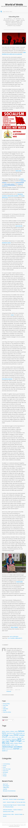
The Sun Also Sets (20, 802)
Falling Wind (6, 787)
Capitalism (8, 21)
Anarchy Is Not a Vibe (8, 811)
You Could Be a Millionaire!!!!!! (15, 638)
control (9, 737)
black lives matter (11, 733)
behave (21, 731)
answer (12, 731)
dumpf (16, 737)
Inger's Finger (16, 741)
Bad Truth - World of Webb (10, 799)
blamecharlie (19, 733)
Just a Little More (14, 636)
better (4, 733)
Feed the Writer (7, 712)
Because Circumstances (9, 791)
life (3, 743)
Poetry (4, 774)
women (16, 749)
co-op (21, 21)
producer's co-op (11, 25)
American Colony (6, 242)
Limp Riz (5, 789)
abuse (3, 731)
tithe (12, 315)
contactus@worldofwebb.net (14, 826)
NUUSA (4, 816)
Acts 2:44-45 (19, 226)
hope (3, 741)
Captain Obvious (15, 21)
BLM (24, 733)
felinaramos (8, 739)
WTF (7, 750)
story (4, 749)
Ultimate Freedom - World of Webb (12, 809)
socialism (18, 25)
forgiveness (14, 739)
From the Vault (7, 769)
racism (16, 745)
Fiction (4, 765)
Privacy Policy (6, 703)
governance (14, 24)
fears (3, 739)
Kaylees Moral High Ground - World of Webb (14, 805)
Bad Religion (6, 785)
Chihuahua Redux (9, 807)
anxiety (16, 731)
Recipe (5, 775)
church (4, 737)
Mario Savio (18, 170)
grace (23, 739)
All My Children (14, 627)
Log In (4, 707)
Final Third (5, 705)
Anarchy (22, 20)
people (4, 745)
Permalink (8, 691)
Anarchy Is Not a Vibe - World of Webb (12, 814)
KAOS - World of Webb (8, 802)
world (3, 751)
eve (19, 737)
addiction (8, 731)
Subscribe (5, 708)
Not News (12, 20)
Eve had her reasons (7, 379)
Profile (4, 710)
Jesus (23, 741)
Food (4, 767)
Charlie (11, 735)
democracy (8, 24)
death (13, 737)
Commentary (6, 20)
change (5, 735)
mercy (11, 743)
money (16, 743)
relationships (7, 747)
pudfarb (12, 745)
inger (7, 741)
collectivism (19, 22)
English (6, 720)
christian (22, 735)
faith (22, 737)
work (21, 749)
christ (15, 735)
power (8, 745)
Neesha (20, 743)
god (19, 739)
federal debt (19, 581)
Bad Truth (5, 784)
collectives (13, 22)
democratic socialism (12, 195)
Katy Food (5, 770)
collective (8, 22)
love (7, 743)
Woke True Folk (9, 749)
